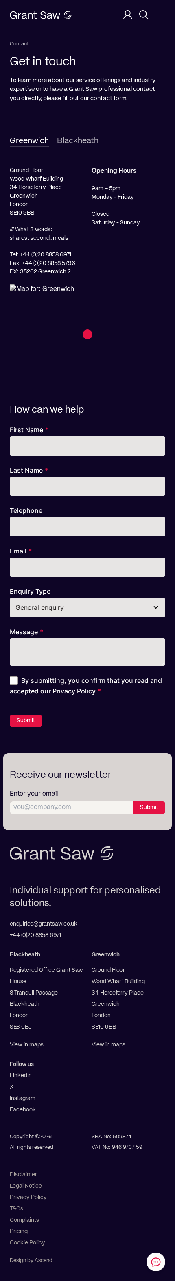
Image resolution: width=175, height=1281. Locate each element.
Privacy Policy (74, 691)
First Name (26, 430)
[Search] (144, 15)
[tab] (29, 141)
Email (18, 551)
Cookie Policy (27, 1243)
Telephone (26, 510)
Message (24, 632)
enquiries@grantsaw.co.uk (43, 924)
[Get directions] (87, 336)
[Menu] (160, 15)
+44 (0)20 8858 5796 (48, 263)
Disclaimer (23, 1175)
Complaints (24, 1220)
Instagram (22, 1098)
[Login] (128, 15)
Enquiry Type (30, 591)
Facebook (23, 1110)
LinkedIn (21, 1076)
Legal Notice (26, 1186)
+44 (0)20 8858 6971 (45, 255)
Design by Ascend (31, 1260)
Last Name (26, 470)
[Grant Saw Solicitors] (41, 15)
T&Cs (16, 1209)
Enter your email (34, 794)
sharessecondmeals (39, 238)
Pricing (19, 1231)
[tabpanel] (87, 277)
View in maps (27, 1045)
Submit (26, 720)
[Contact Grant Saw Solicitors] (156, 1262)
